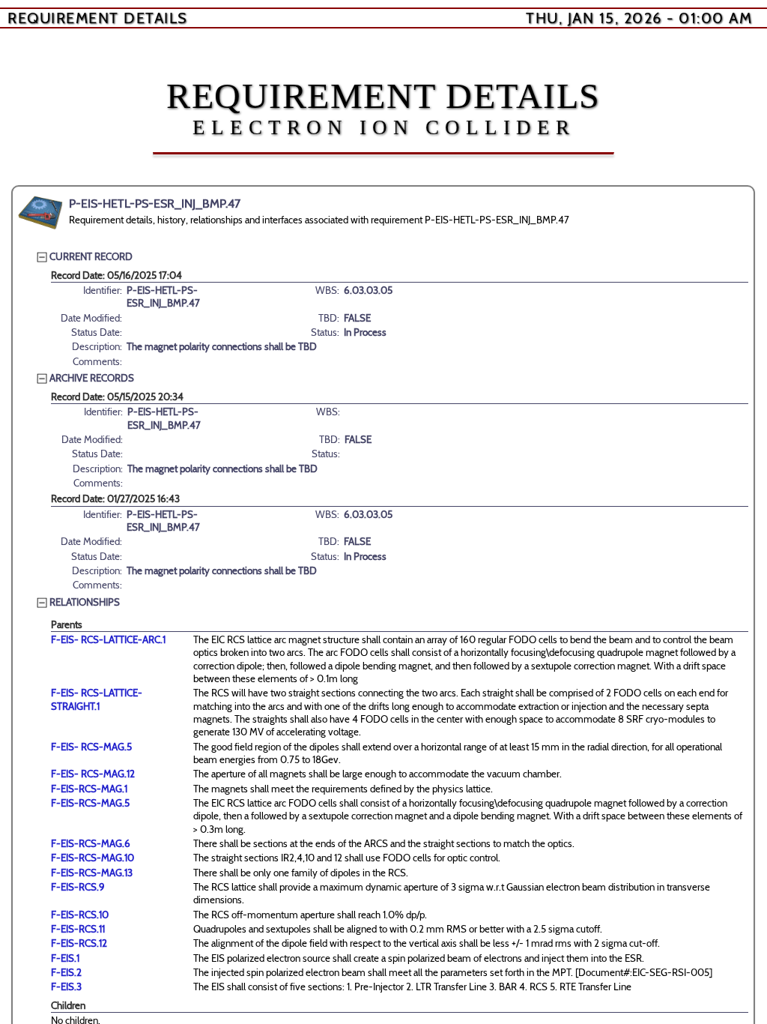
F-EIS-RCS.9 (78, 887)
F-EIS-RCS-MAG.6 (90, 843)
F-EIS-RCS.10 (80, 915)
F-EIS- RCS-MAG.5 (91, 747)
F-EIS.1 (65, 958)
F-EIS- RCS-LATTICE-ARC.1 (108, 639)
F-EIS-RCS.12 (79, 943)
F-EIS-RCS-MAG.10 (92, 858)
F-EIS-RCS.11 (78, 929)
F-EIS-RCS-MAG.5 (90, 803)
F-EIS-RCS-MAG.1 (89, 789)
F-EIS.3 (66, 987)
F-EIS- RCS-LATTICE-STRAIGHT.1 (96, 699)
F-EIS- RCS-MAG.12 (93, 774)
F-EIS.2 (66, 972)
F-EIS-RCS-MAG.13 (92, 873)
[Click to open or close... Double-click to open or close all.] (40, 212)
